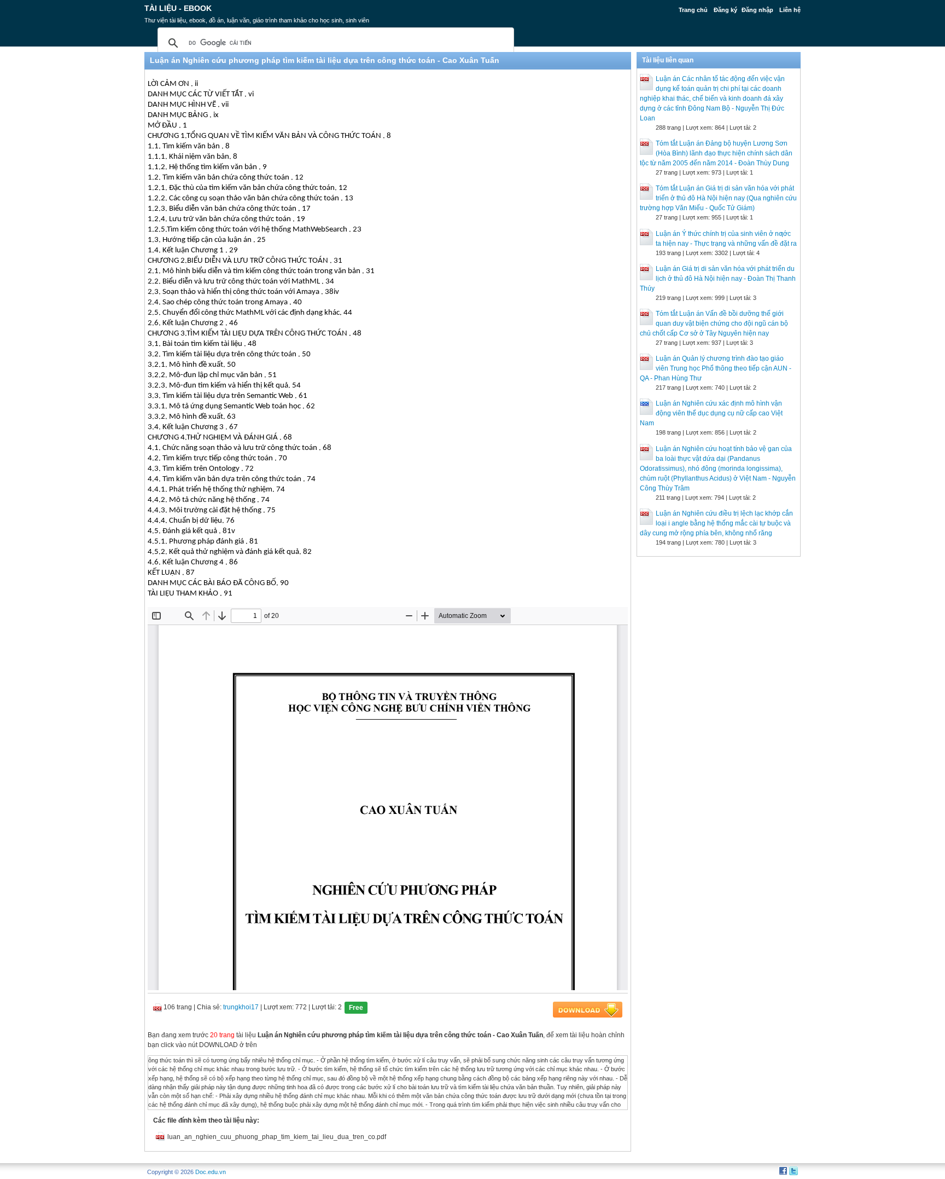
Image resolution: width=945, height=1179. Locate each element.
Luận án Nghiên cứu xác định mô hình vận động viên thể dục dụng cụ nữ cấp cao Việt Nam (711, 413)
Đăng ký (725, 10)
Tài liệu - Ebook (178, 8)
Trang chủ (693, 10)
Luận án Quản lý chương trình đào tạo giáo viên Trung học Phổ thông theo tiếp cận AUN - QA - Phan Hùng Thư (715, 368)
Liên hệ (790, 10)
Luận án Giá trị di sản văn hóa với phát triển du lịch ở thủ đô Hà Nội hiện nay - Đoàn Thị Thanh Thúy (718, 278)
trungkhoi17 (241, 1007)
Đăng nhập (757, 10)
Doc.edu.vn (210, 1172)
